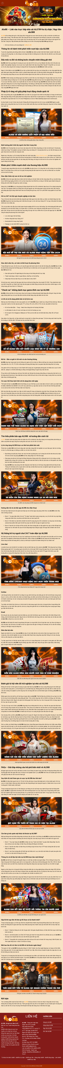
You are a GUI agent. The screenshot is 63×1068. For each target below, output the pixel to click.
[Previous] (3, 16)
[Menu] (2, 3)
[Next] (59, 16)
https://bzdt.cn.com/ (41, 155)
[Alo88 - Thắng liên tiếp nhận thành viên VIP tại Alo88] (31, 3)
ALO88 (3, 439)
